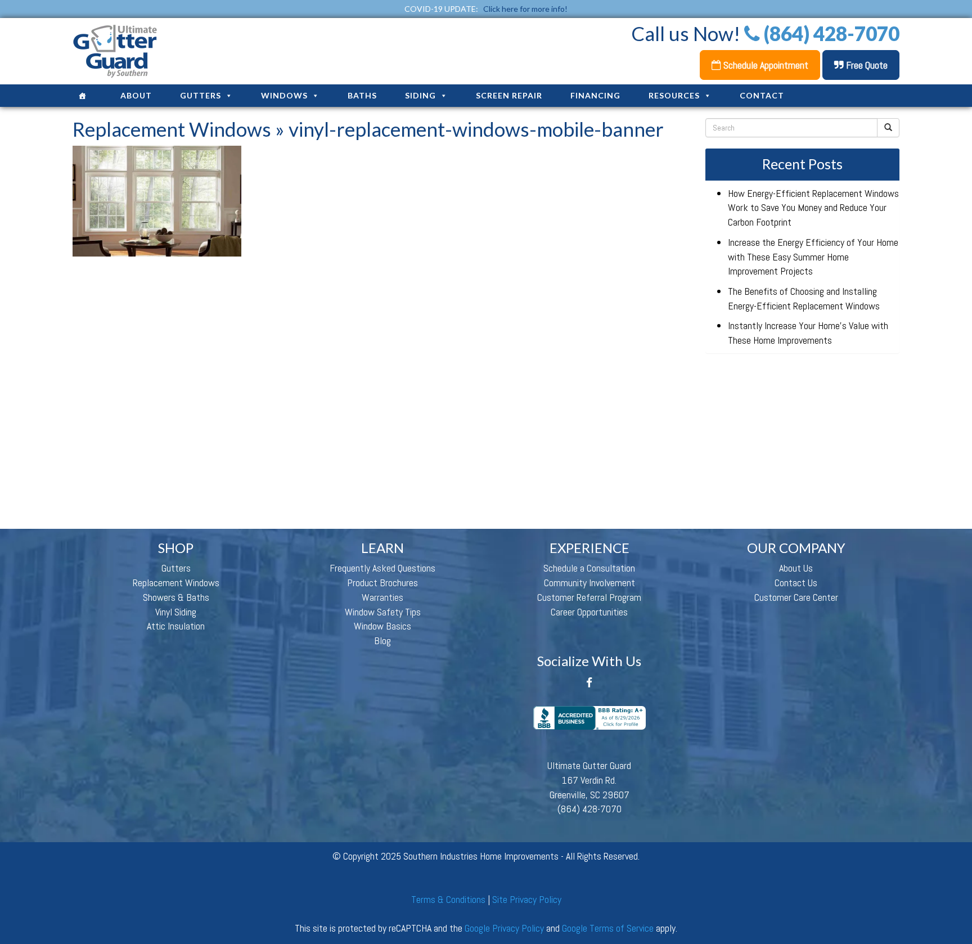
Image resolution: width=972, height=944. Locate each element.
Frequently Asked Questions (382, 567)
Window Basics (382, 625)
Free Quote (866, 65)
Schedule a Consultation (589, 567)
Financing (595, 95)
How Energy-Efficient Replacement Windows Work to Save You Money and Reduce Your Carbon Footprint (813, 207)
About (136, 95)
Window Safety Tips (383, 611)
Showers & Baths (176, 597)
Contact (762, 95)
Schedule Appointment (764, 65)
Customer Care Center (796, 597)
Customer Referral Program (589, 597)
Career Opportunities (589, 611)
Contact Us (796, 582)
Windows (284, 95)
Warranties (382, 597)
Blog (382, 640)
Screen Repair (509, 95)
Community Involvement (589, 582)
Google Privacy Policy (504, 927)
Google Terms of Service (608, 927)
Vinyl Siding (175, 611)
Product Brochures (382, 582)
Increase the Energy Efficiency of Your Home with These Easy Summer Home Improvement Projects (813, 256)
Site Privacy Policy (526, 899)
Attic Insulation (176, 625)
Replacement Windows (172, 129)
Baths (362, 95)
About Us (796, 567)
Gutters (200, 95)
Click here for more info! (525, 9)
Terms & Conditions (448, 899)
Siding (420, 95)
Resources (674, 95)
